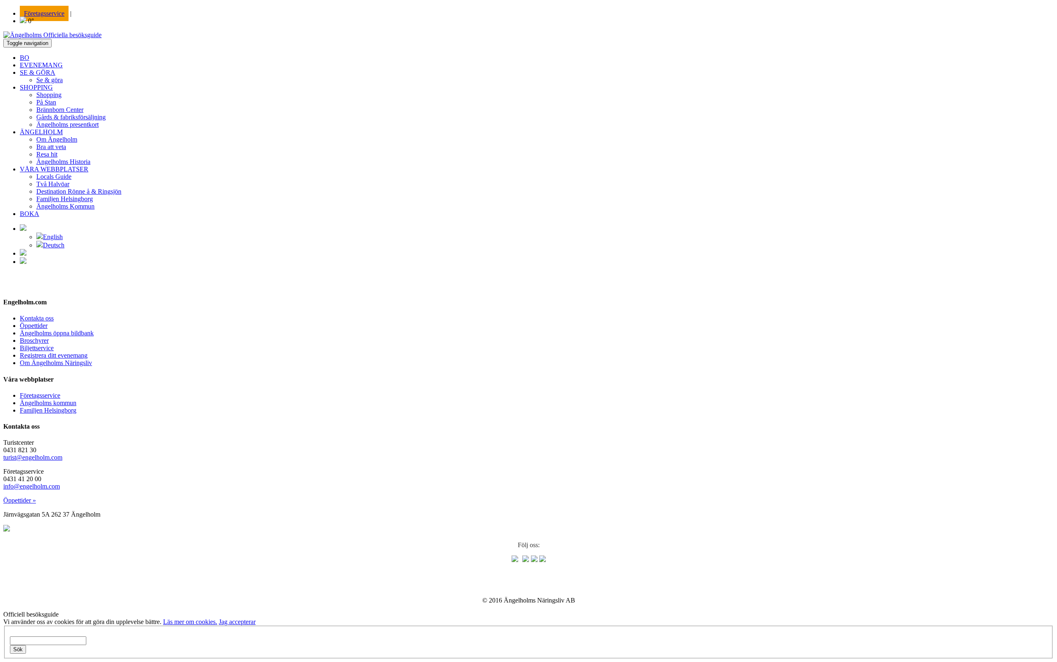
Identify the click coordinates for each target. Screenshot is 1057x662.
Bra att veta (51, 146)
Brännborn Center (59, 109)
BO (24, 57)
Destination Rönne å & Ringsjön (78, 191)
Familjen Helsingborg (64, 198)
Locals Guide (53, 176)
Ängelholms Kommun (65, 206)
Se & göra (49, 79)
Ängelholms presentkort (67, 124)
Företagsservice (44, 13)
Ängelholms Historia (63, 161)
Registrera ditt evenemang (54, 355)
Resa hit (46, 154)
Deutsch (53, 245)
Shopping (49, 94)
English (53, 236)
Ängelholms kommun (48, 402)
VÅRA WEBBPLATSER (54, 169)
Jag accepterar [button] (237, 621)
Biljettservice (37, 347)
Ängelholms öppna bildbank (57, 333)
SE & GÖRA (37, 72)
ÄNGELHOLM (41, 131)
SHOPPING (36, 87)
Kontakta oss (37, 318)
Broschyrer (34, 340)
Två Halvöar (52, 183)
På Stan (46, 102)
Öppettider (33, 325)
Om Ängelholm (56, 139)
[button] (23, 228)
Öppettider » (19, 500)
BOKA (29, 213)
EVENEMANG (41, 65)
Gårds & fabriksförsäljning (71, 117)
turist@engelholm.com (32, 457)
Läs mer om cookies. (190, 621)
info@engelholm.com (31, 486)
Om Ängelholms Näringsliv (56, 362)
